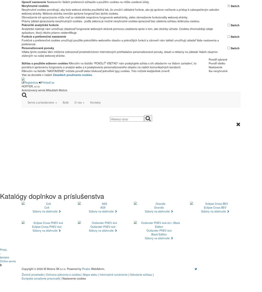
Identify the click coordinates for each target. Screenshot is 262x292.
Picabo (86, 269)
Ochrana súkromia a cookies (63, 274)
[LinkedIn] (198, 269)
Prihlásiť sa (47, 82)
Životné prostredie (33, 274)
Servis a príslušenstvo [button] (41, 102)
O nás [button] (78, 102)
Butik (66, 102)
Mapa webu (90, 274)
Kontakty (95, 102)
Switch (235, 6)
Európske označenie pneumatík (41, 278)
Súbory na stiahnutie (45, 211)
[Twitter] (196, 269)
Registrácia (31, 82)
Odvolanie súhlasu (141, 274)
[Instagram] (193, 269)
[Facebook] (190, 269)
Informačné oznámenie (114, 274)
